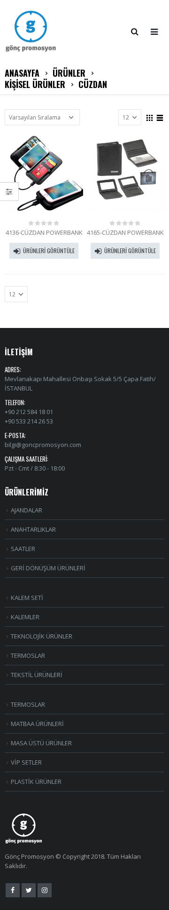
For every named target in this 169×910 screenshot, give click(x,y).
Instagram (45, 890)
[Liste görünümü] (160, 116)
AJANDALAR (26, 510)
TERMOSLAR (28, 655)
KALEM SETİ (27, 597)
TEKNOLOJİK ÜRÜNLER (41, 636)
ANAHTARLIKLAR (33, 529)
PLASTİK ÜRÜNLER (36, 781)
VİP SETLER (26, 762)
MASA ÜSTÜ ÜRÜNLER (41, 743)
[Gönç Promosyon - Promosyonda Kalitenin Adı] (30, 31)
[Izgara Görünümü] (150, 116)
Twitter (29, 890)
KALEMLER (25, 617)
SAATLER (23, 548)
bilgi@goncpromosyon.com (43, 444)
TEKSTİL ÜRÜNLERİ (36, 675)
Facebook (13, 890)
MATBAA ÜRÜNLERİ (37, 723)
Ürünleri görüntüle (49, 250)
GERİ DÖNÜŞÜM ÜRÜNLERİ (48, 568)
